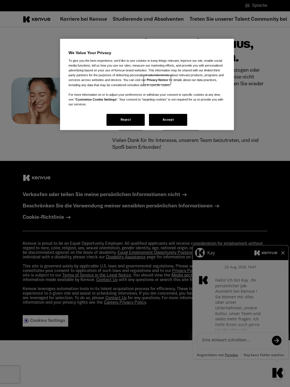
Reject (126, 119)
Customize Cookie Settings (96, 99)
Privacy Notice (157, 80)
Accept (168, 119)
